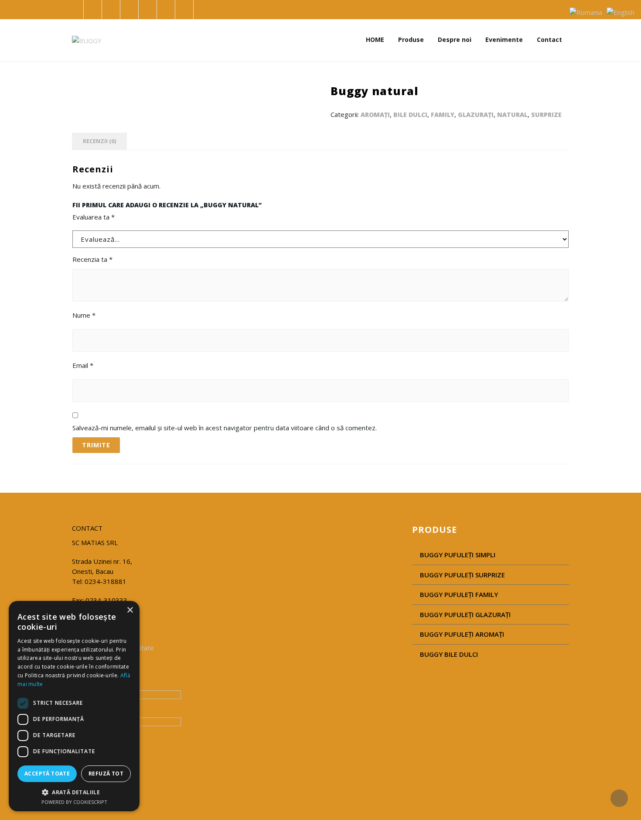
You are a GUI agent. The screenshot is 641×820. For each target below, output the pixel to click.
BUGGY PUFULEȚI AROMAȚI (462, 634)
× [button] (129, 610)
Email (82, 365)
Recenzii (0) (99, 141)
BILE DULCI (410, 114)
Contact (549, 39)
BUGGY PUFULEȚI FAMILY (459, 594)
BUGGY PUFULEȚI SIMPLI (457, 554)
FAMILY (442, 114)
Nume (83, 315)
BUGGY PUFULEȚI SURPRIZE (462, 574)
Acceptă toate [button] (47, 773)
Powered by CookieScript (74, 802)
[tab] (99, 141)
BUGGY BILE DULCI (449, 654)
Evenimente (504, 39)
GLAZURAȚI (476, 114)
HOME (375, 39)
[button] (74, 792)
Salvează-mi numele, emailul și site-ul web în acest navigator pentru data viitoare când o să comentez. (224, 427)
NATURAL (512, 114)
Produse (411, 39)
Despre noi (454, 39)
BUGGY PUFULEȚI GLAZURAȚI (465, 614)
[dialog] (74, 706)
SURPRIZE (546, 114)
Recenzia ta (92, 259)
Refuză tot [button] (106, 773)
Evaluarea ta (93, 217)
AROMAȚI (375, 114)
